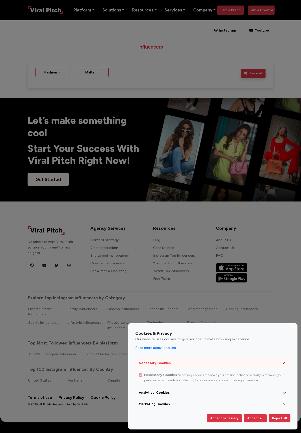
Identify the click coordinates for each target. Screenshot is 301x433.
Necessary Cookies (155, 363)
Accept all (255, 418)
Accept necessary (224, 418)
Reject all (279, 418)
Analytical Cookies (154, 393)
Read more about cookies (155, 348)
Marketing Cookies (154, 404)
